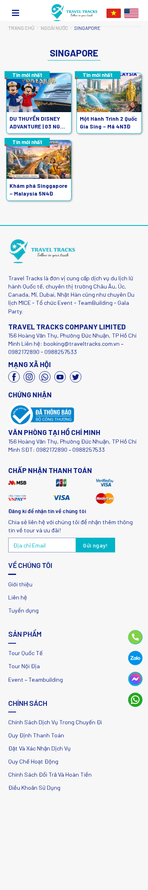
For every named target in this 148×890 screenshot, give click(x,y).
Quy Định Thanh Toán (36, 735)
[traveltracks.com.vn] (74, 12)
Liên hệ (17, 597)
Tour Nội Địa (24, 665)
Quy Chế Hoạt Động (33, 761)
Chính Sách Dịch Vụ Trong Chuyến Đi (55, 722)
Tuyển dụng (23, 610)
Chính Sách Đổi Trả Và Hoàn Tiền (50, 774)
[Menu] (15, 13)
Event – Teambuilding (35, 679)
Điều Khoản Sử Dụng (34, 787)
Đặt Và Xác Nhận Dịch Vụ (39, 748)
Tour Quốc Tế (25, 652)
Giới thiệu (20, 584)
